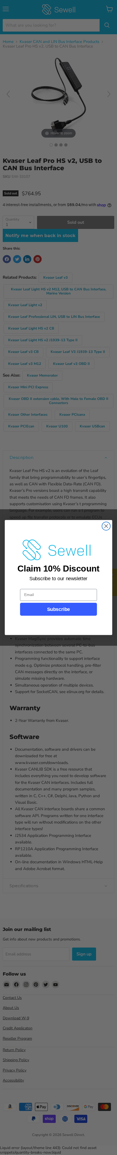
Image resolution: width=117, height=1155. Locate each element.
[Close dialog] (106, 526)
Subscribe (58, 609)
